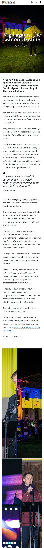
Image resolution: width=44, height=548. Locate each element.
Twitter (36, 2)
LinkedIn (32, 2)
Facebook (40, 2)
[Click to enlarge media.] (9, 403)
